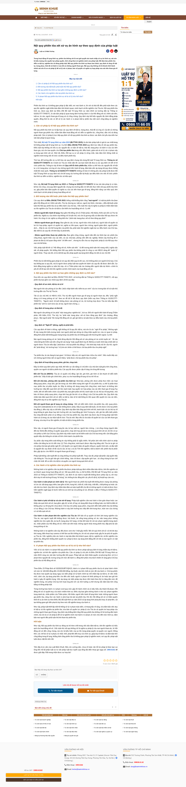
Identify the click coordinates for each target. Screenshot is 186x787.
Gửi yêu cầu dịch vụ (108, 715)
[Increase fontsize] (116, 35)
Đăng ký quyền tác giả (71, 735)
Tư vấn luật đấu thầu (70, 731)
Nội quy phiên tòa (41, 701)
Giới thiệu (44, 17)
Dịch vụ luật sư (115, 17)
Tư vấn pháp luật (133, 17)
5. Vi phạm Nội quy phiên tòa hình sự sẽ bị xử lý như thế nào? (59, 96)
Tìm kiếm (148, 32)
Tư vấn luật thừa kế (130, 723)
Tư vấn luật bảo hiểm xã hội (102, 727)
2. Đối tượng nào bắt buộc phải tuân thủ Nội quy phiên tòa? (58, 87)
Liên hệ (146, 715)
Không (43, 675)
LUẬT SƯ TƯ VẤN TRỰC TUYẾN (33, 775)
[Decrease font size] (112, 35)
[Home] (36, 17)
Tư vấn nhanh (56, 691)
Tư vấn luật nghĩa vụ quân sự (103, 731)
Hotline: (40, 1)
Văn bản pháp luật (47, 715)
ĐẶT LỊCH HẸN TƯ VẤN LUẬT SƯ (33, 780)
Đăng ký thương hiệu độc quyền (45, 735)
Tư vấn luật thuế (129, 719)
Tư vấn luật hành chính (42, 731)
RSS (48, 1)
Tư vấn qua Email (96, 691)
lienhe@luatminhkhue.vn (80, 769)
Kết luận (39, 100)
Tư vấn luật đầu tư (70, 719)
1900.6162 (38, 770)
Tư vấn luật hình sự (70, 723)
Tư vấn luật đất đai (40, 727)
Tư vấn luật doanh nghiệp (43, 719)
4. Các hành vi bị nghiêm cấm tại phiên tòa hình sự (55, 93)
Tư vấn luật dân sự (100, 723)
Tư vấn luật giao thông (131, 727)
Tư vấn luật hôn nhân (71, 727)
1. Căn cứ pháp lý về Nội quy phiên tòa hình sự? (54, 83)
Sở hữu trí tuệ (59, 17)
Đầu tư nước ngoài (96, 17)
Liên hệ (147, 17)
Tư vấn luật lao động (100, 719)
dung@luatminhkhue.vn (139, 766)
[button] (116, 51)
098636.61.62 (139, 762)
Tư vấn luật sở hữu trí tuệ (43, 723)
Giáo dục (65, 715)
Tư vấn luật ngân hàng (131, 731)
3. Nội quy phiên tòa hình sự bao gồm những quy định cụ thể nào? (61, 90)
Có (37, 675)
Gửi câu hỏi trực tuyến (84, 715)
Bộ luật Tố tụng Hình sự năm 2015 (56, 142)
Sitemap (134, 715)
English (149, 21)
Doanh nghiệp (76, 17)
